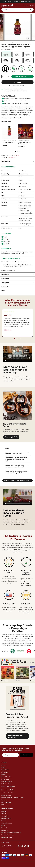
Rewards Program (6, 818)
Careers (3, 774)
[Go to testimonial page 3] (17, 338)
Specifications (5, 161)
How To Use (5, 287)
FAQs (3, 291)
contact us (16, 155)
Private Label (4, 772)
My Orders (4, 811)
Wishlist (3, 814)
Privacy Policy (5, 779)
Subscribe (26, 755)
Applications (5, 282)
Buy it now (17, 82)
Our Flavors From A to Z (7, 793)
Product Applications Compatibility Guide (12, 797)
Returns (3, 825)
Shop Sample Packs (11, 437)
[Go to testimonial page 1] (14, 338)
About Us (3, 765)
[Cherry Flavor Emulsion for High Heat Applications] (9, 131)
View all (31, 662)
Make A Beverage (6, 802)
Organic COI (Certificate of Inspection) (11, 832)
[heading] (7, 5)
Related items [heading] (6, 121)
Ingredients (5, 274)
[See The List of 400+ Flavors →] (17, 698)
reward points (11, 157)
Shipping (11, 85)
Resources (4, 800)
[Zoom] (28, 38)
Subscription (4, 816)
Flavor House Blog (6, 795)
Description (5, 278)
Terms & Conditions (6, 777)
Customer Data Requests (8, 786)
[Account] (26, 5)
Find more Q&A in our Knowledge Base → (17, 480)
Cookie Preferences (6, 781)
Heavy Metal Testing (6, 837)
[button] (29, 5)
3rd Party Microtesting (7, 835)
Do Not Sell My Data (6, 784)
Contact (3, 767)
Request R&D (5, 770)
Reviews (3, 821)
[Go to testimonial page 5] (20, 338)
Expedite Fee (4, 830)
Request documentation (8, 270)
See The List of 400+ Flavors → (15, 736)
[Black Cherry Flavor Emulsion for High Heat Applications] (25, 131)
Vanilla (18, 681)
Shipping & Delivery (6, 823)
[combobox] (17, 10)
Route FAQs (4, 828)
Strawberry (4, 681)
